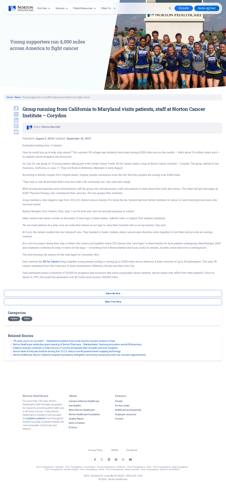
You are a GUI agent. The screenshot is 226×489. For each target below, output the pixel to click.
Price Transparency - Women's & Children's (160, 469)
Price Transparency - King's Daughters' (170, 467)
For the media (122, 405)
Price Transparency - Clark (139, 467)
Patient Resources (82, 8)
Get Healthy (75, 405)
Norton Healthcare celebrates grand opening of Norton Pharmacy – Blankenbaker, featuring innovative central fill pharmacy (77, 344)
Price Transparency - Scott (92, 469)
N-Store (73, 427)
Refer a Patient (77, 423)
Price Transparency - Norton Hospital (61, 469)
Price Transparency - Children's (111, 467)
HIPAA (114, 450)
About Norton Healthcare (82, 410)
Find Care (42, 8)
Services (60, 8)
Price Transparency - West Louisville (122, 469)
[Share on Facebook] (11, 109)
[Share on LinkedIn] (11, 121)
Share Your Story (113, 302)
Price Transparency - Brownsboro (80, 467)
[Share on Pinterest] (11, 126)
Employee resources (125, 414)
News (18, 97)
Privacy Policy (96, 450)
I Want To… (106, 8)
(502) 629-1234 (134, 475)
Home (10, 97)
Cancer (14, 318)
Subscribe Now (113, 293)
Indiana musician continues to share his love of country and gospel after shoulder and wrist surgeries (65, 348)
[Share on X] (11, 115)
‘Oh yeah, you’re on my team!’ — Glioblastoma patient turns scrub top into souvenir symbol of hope (64, 341)
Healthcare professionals (128, 410)
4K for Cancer (51, 261)
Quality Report (76, 418)
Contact (119, 418)
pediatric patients (36, 418)
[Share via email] (11, 132)
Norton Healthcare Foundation (84, 414)
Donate (184, 8)
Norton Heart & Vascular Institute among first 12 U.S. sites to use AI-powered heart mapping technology (67, 351)
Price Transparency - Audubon (50, 467)
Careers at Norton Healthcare (84, 401)
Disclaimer (132, 450)
